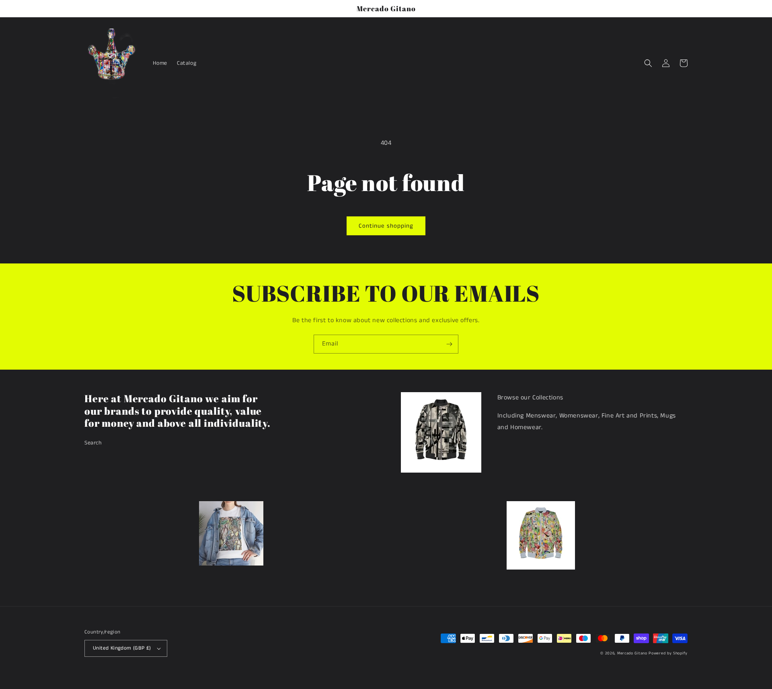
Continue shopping (386, 226)
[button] (648, 63)
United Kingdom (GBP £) (122, 648)
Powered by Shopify (668, 653)
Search (93, 443)
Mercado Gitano (632, 653)
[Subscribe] (449, 344)
